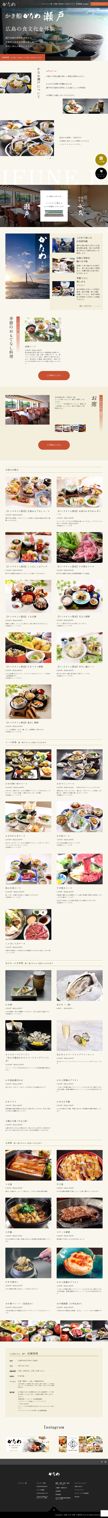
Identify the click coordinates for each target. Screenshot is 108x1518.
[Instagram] (105, 1461)
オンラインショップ (99, 4)
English (85, 4)
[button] (47, 158)
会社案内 (58, 1491)
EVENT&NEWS (42, 1486)
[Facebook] (101, 1461)
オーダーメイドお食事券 (81, 1493)
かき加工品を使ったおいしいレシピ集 (42, 1497)
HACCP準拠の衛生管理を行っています (63, 1498)
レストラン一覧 (47, 4)
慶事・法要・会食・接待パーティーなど (63, 1484)
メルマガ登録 (40, 1490)
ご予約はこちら (54, 375)
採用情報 (79, 4)
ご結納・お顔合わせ (61, 1487)
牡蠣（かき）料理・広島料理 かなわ (75, 1515)
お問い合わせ (78, 1486)
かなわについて (70, 4)
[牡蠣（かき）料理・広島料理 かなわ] (12, 4)
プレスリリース (79, 1490)
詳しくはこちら (86, 306)
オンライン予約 (41, 1483)
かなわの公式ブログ (42, 1493)
